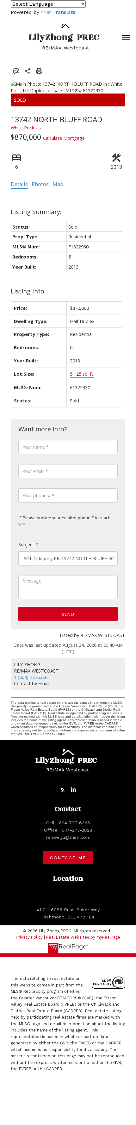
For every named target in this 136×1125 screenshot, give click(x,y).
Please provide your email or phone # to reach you (64, 520)
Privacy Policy (29, 937)
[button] (62, 790)
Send (68, 614)
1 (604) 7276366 (30, 677)
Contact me (68, 857)
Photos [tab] (40, 184)
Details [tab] (19, 184)
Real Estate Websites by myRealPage (83, 937)
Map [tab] (58, 184)
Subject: (26, 545)
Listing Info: (28, 291)
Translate (64, 12)
